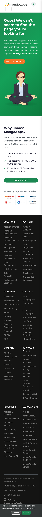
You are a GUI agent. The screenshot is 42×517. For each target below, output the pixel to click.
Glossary (8, 452)
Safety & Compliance (9, 256)
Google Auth (22, 490)
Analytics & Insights (28, 259)
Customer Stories (8, 424)
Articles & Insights (8, 413)
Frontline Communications (11, 239)
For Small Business (27, 361)
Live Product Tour (28, 305)
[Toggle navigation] (8, 9)
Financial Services (8, 325)
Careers (7, 372)
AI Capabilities (29, 419)
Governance (28, 431)
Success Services (26, 375)
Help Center (9, 456)
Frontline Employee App (10, 232)
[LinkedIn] (5, 499)
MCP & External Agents (30, 444)
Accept (26, 513)
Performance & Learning (10, 281)
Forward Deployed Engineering (28, 383)
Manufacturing (10, 308)
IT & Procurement (10, 263)
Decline (16, 513)
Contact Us (9, 368)
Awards (7, 360)
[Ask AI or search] (33, 4)
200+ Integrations (28, 246)
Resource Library (11, 418)
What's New (9, 437)
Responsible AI (9, 490)
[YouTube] (9, 499)
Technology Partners (9, 377)
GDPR (34, 486)
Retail (6, 312)
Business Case (29, 317)
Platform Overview (27, 228)
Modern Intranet (11, 227)
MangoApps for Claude (30, 451)
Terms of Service (24, 486)
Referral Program (30, 398)
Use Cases (27, 321)
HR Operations (10, 269)
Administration (29, 265)
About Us (8, 353)
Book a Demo (21, 180)
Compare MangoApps (28, 312)
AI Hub (26, 412)
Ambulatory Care (11, 300)
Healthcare (9, 296)
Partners (8, 364)
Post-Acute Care (11, 304)
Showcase (8, 433)
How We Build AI (30, 423)
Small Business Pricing (29, 368)
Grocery (7, 316)
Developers (28, 273)
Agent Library (29, 416)
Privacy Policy (9, 486)
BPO (6, 339)
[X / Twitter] (14, 499)
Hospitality (9, 320)
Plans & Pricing (29, 356)
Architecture (28, 427)
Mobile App (28, 269)
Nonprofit (8, 331)
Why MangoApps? (29, 298)
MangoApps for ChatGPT (30, 458)
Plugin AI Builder (30, 439)
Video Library (10, 429)
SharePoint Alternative (27, 326)
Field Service (10, 251)
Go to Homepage (15, 61)
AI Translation (29, 435)
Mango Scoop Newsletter (10, 446)
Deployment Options (28, 235)
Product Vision (10, 357)
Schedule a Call (30, 394)
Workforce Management (10, 246)
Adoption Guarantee (27, 333)
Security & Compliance (28, 253)
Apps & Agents (29, 240)
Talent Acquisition (9, 274)
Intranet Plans (29, 339)
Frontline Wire (10, 441)
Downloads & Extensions (29, 278)
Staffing (7, 335)
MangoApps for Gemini (30, 465)
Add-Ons (27, 390)
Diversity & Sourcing (12, 495)
